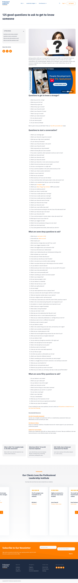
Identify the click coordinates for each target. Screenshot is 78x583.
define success (42, 238)
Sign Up (71, 553)
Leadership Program (30, 3)
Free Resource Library (34, 423)
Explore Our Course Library (35, 429)
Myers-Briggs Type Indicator (43, 186)
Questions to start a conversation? (10, 36)
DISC (22, 3)
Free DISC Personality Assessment (36, 416)
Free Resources (42, 3)
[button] (59, 3)
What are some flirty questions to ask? (11, 40)
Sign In (64, 3)
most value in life (41, 236)
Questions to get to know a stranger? (11, 34)
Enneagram (39, 184)
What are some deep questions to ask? (11, 38)
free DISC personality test (56, 125)
